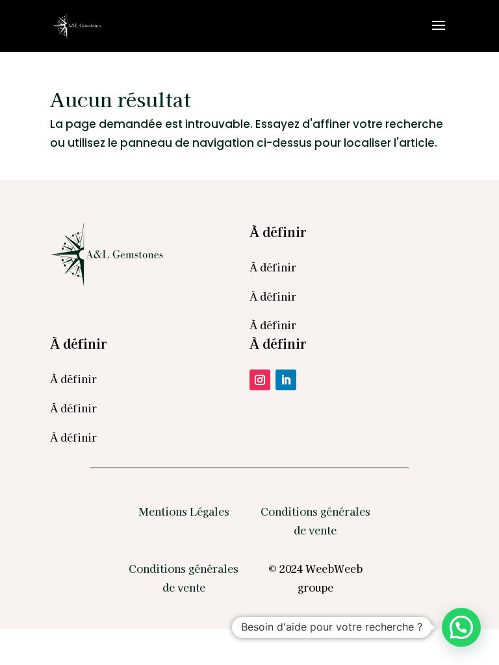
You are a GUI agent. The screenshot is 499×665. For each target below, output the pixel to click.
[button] (461, 627)
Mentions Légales (183, 511)
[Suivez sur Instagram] (260, 380)
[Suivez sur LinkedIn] (285, 380)
